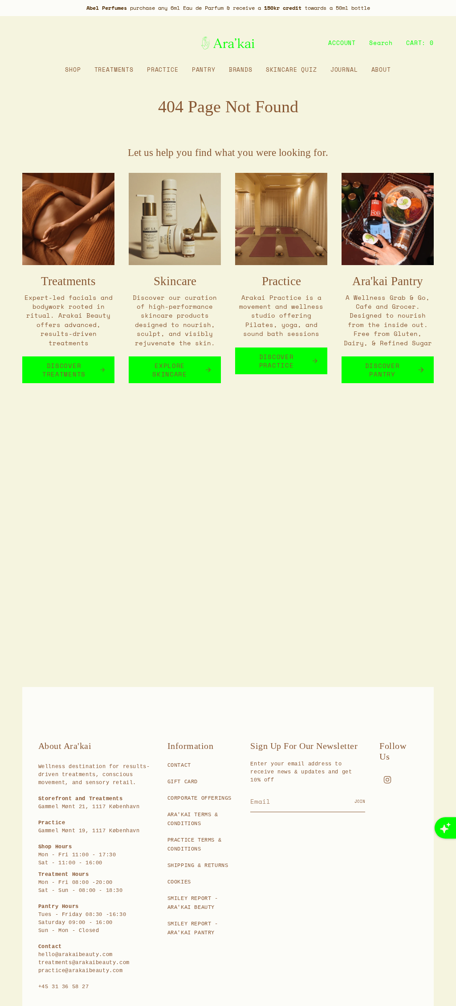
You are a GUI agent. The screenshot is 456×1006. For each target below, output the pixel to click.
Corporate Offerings (199, 798)
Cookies (179, 882)
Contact (179, 765)
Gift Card (182, 782)
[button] (72, 69)
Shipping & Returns (197, 866)
